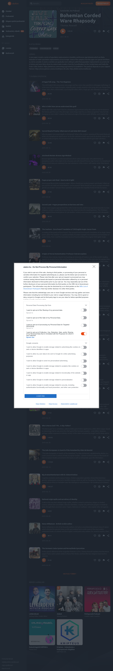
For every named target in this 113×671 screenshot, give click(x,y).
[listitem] (56, 305)
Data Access (53, 404)
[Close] (95, 267)
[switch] (84, 310)
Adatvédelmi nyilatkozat (69, 404)
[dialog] (56, 335)
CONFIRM (41, 396)
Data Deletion (40, 404)
